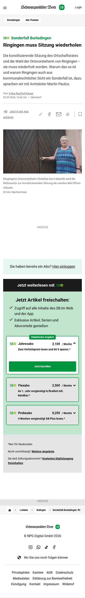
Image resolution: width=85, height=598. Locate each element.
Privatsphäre (20, 572)
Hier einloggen (63, 266)
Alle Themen (32, 20)
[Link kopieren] (40, 114)
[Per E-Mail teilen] (59, 114)
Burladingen (13, 20)
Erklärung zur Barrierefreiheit (52, 578)
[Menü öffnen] (5, 8)
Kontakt (34, 584)
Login (78, 7)
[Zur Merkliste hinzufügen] (79, 114)
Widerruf (68, 584)
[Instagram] (30, 547)
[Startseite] (9, 510)
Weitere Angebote (43, 451)
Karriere (38, 572)
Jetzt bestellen (42, 366)
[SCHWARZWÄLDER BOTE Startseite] (43, 7)
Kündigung (18, 584)
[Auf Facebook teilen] (49, 114)
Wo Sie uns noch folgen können (46, 557)
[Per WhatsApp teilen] (67, 114)
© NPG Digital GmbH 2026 (42, 536)
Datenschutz (64, 572)
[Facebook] (54, 547)
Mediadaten (21, 578)
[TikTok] (46, 547)
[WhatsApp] (38, 547)
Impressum (51, 584)
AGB (49, 572)
